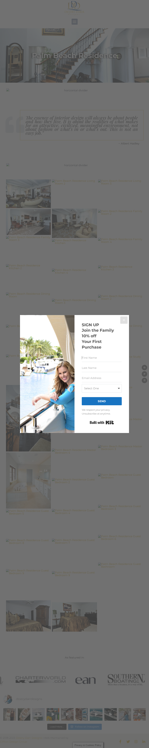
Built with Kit (102, 422)
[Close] (124, 320)
